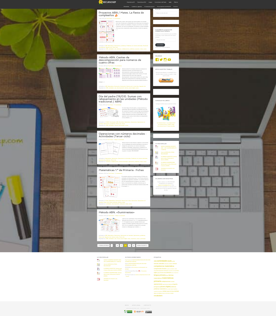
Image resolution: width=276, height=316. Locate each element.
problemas (132, 48)
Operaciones (134, 122)
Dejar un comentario (119, 139)
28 (125, 245)
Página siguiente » (142, 245)
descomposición (120, 88)
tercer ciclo (164, 293)
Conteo (107, 200)
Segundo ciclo (109, 47)
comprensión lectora (160, 268)
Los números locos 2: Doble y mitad (166, 124)
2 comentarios (117, 18)
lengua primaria (159, 275)
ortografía (174, 284)
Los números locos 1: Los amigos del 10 (166, 122)
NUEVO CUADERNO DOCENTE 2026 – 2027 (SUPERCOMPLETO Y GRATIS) (168, 148)
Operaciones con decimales (124, 158)
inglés (155, 272)
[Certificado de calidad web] (128, 312)
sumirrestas (142, 238)
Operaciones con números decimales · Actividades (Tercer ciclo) (122, 135)
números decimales (123, 161)
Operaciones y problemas (120, 45)
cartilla (173, 261)
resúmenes (133, 238)
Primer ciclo (118, 123)
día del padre (122, 125)
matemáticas (158, 278)
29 (129, 245)
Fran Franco (128, 259)
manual (118, 238)
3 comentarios (119, 173)
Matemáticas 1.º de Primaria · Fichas (121, 170)
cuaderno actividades (170, 268)
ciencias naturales (159, 263)
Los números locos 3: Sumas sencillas (166, 126)
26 (117, 245)
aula (115, 48)
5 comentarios (118, 65)
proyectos (137, 48)
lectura (169, 272)
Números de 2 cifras (126, 200)
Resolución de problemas (104, 160)
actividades (111, 48)
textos (168, 293)
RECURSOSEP (108, 2)
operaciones (131, 161)
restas (141, 48)
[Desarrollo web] (139, 312)
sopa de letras (170, 291)
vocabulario (158, 296)
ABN (106, 45)
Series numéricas (113, 202)
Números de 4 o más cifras (132, 86)
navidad (172, 281)
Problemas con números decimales (134, 45)
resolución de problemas (158, 291)
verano (171, 293)
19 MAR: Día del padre (110, 122)
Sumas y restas (121, 202)
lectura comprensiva (174, 272)
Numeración (117, 86)
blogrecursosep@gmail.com (164, 185)
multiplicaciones (125, 48)
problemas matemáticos (160, 289)
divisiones (119, 48)
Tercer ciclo (115, 47)
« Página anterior (103, 245)
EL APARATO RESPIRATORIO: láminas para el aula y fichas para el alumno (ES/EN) (168, 164)
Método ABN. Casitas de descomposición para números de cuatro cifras (120, 60)
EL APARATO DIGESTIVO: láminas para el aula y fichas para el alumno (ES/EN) (169, 158)
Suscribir (160, 45)
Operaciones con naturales (127, 235)
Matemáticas (111, 45)
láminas (126, 88)
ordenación (122, 203)
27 (121, 245)
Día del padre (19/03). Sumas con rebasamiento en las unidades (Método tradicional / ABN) (123, 99)
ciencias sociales (168, 263)
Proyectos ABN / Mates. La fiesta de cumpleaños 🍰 (121, 14)
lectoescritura (163, 272)
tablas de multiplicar (158, 293)
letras (167, 275)
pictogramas (157, 286)
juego (158, 272)
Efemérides (121, 122)
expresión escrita (172, 270)
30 (133, 245)
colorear (116, 125)
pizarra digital (132, 88)
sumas (144, 48)
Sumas (123, 123)
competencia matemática (164, 266)
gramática (177, 270)
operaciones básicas (167, 284)
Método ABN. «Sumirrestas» (116, 212)
